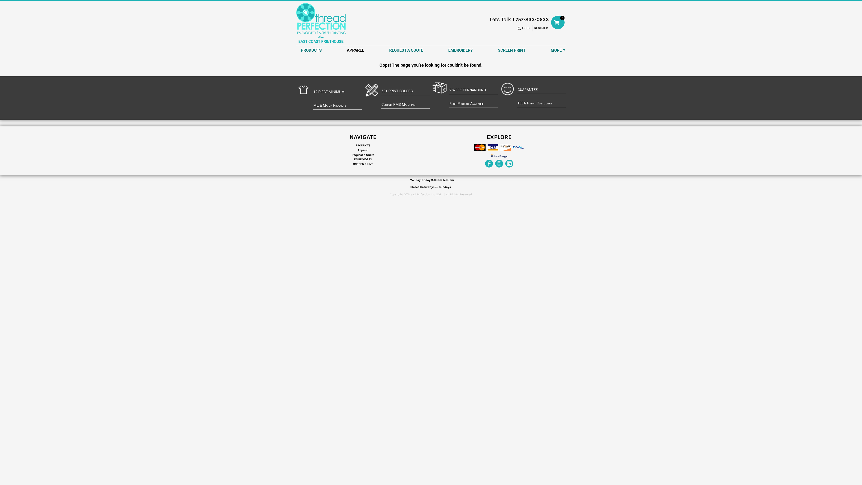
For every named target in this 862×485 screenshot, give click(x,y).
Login (526, 28)
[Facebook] (489, 164)
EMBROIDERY (363, 159)
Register (541, 28)
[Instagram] (499, 164)
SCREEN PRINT (363, 164)
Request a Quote (363, 155)
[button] (355, 49)
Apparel (363, 150)
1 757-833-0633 (530, 19)
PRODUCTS (363, 145)
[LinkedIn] (509, 164)
